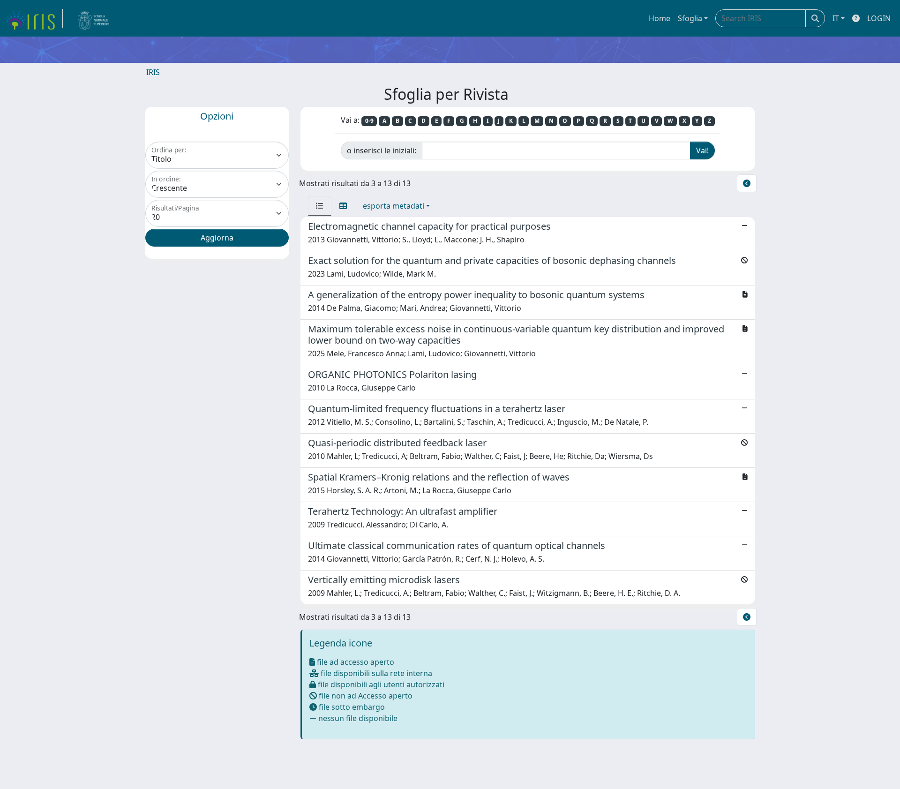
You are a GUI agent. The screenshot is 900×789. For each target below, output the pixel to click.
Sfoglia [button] (690, 18)
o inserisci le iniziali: (381, 150)
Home (659, 18)
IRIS (153, 72)
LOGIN (879, 18)
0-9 (369, 121)
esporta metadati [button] (393, 206)
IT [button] (835, 18)
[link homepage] (34, 18)
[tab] (319, 206)
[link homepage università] (93, 18)
